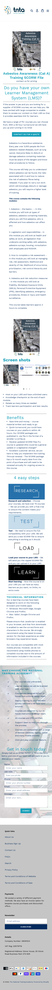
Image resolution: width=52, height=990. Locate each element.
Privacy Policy (11, 870)
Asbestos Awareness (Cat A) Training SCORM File (26, 75)
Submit (26, 811)
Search (8, 863)
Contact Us (10, 850)
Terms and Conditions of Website (20, 876)
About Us (9, 837)
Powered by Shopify (41, 982)
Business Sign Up (13, 843)
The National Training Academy (21, 982)
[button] (23, 389)
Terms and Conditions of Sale (18, 883)
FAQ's (7, 857)
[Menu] (47, 10)
